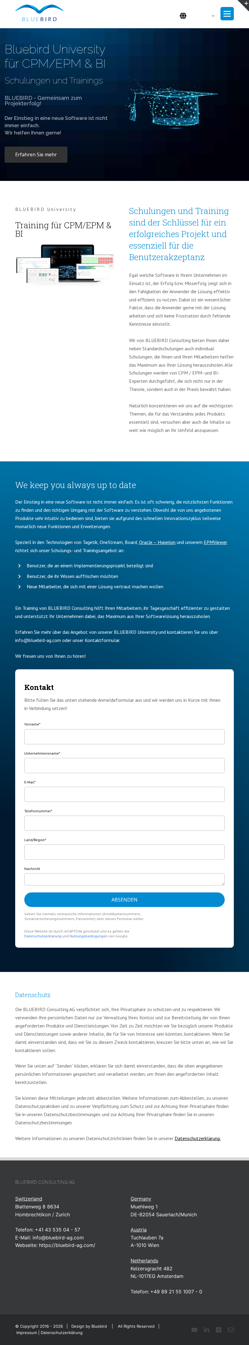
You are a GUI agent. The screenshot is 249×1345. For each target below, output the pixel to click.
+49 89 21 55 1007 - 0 (176, 1292)
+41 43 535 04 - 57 (57, 1230)
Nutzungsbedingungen (88, 936)
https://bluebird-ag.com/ (67, 1245)
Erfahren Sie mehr (36, 154)
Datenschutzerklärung (42, 936)
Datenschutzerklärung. (198, 1138)
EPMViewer (215, 542)
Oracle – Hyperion (157, 542)
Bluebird (99, 1326)
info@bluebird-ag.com (58, 1238)
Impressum (26, 1332)
